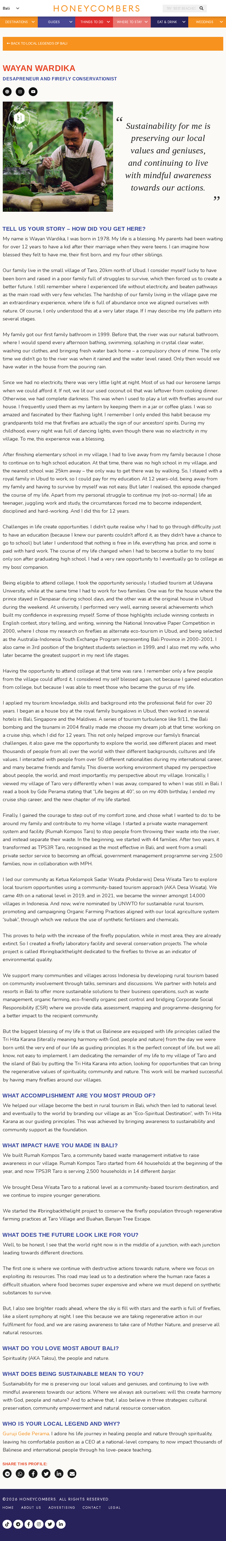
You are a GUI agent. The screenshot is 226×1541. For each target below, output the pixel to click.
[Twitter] (50, 1524)
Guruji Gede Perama (26, 1433)
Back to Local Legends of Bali (38, 43)
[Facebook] (29, 1524)
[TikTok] (7, 1524)
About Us (31, 1507)
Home (8, 1507)
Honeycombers (38, 1499)
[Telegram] (19, 1524)
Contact (92, 1507)
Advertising (62, 1507)
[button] (34, 22)
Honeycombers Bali (96, 8)
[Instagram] (39, 1524)
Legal (115, 1507)
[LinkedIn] (61, 1524)
